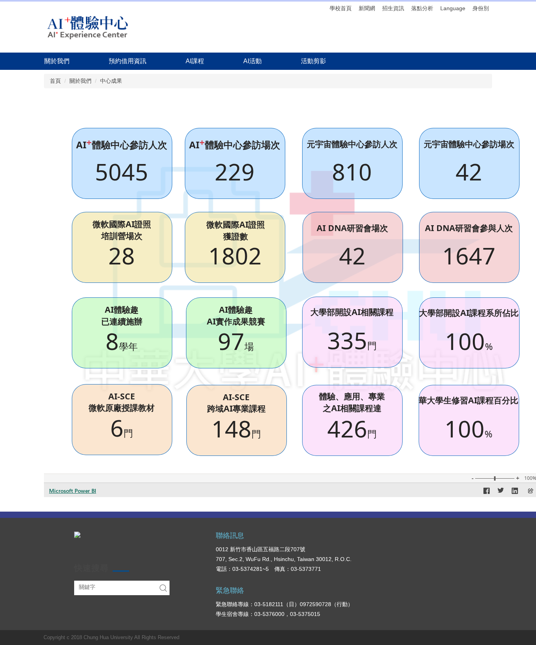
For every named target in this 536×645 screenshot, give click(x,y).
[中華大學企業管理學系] (87, 27)
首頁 (55, 81)
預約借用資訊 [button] (127, 61)
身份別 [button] (480, 8)
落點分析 (422, 8)
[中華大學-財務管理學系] (77, 534)
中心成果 (111, 81)
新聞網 (367, 8)
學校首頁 (341, 8)
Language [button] (452, 8)
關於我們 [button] (56, 61)
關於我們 (80, 81)
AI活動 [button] (252, 61)
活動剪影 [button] (313, 61)
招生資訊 (393, 8)
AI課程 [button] (195, 61)
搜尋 (163, 588)
